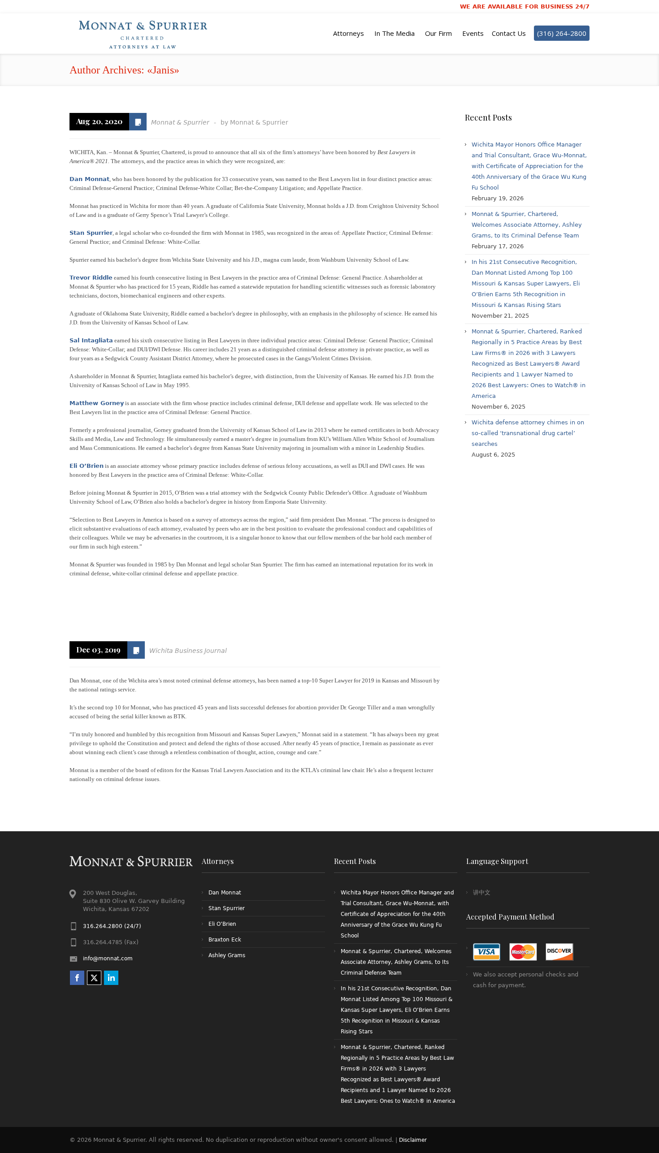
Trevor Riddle (91, 277)
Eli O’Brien (86, 465)
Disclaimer (413, 1140)
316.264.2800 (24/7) (112, 926)
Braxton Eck (224, 940)
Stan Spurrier (91, 232)
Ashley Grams (226, 955)
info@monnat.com (108, 958)
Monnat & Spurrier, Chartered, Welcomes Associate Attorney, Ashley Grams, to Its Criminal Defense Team (527, 225)
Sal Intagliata (91, 340)
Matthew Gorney (96, 403)
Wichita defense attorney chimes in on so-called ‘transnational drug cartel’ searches (528, 433)
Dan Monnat (89, 179)
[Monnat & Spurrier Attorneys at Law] (145, 33)
